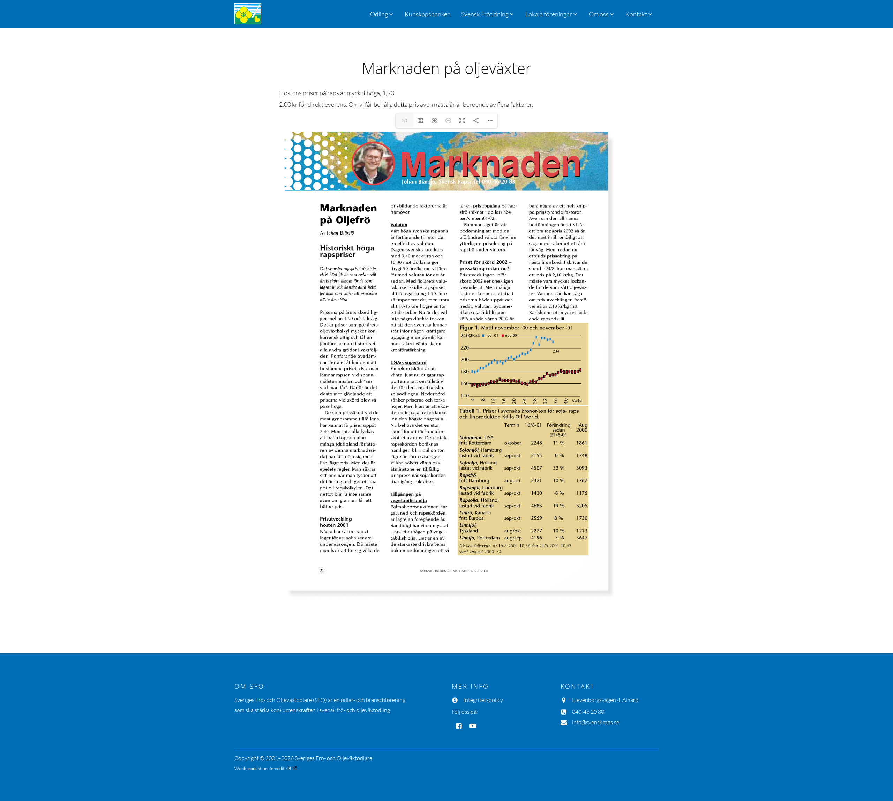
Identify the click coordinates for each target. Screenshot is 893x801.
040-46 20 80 (588, 711)
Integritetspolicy (483, 699)
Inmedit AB (280, 768)
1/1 (405, 120)
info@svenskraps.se (595, 722)
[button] (488, 14)
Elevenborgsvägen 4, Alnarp (605, 699)
